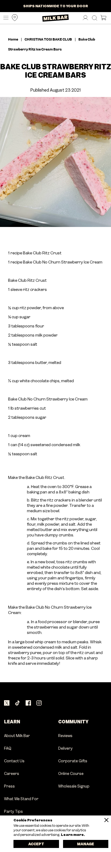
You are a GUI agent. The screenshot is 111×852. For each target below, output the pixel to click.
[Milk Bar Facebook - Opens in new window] (28, 703)
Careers (11, 774)
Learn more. (72, 835)
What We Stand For (21, 799)
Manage (85, 844)
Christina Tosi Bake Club (48, 39)
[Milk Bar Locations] (13, 18)
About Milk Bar (17, 736)
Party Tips (13, 812)
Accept (36, 844)
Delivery (65, 748)
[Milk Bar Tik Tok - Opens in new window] (17, 703)
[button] (4, 18)
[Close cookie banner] (106, 820)
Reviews (65, 736)
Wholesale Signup (73, 786)
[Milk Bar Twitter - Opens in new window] (6, 703)
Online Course (71, 774)
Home (13, 39)
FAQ (7, 748)
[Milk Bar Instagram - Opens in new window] (39, 703)
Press (9, 786)
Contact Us (14, 761)
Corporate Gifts (72, 761)
